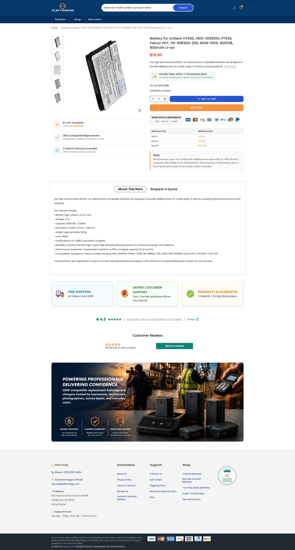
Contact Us (156, 473)
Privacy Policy (124, 479)
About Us (122, 473)
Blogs (78, 19)
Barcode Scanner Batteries (192, 481)
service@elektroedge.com (65, 484)
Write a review (174, 346)
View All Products (192, 499)
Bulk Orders (94, 19)
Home (54, 28)
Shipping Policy (158, 485)
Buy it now (196, 107)
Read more (230, 66)
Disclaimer (122, 491)
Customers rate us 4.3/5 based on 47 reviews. (154, 319)
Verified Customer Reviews (127, 498)
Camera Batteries (192, 473)
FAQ (152, 497)
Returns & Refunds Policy (163, 491)
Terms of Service (126, 485)
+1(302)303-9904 (72, 472)
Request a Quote (164, 189)
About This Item (130, 189)
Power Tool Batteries (193, 493)
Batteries (60, 19)
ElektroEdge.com (66, 546)
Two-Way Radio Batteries (196, 487)
